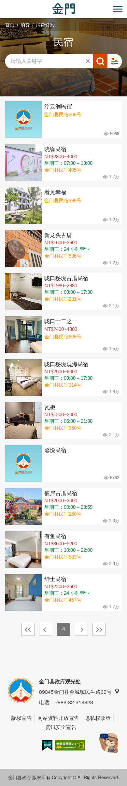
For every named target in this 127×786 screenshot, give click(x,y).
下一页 (81, 629)
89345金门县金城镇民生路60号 (75, 691)
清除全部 (88, 61)
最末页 (99, 629)
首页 (9, 24)
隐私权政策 (98, 718)
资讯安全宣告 (61, 727)
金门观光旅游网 (63, 9)
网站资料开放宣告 (58, 718)
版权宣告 (21, 718)
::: (2, 3)
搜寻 (100, 61)
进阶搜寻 (114, 61)
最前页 (28, 629)
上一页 (45, 629)
